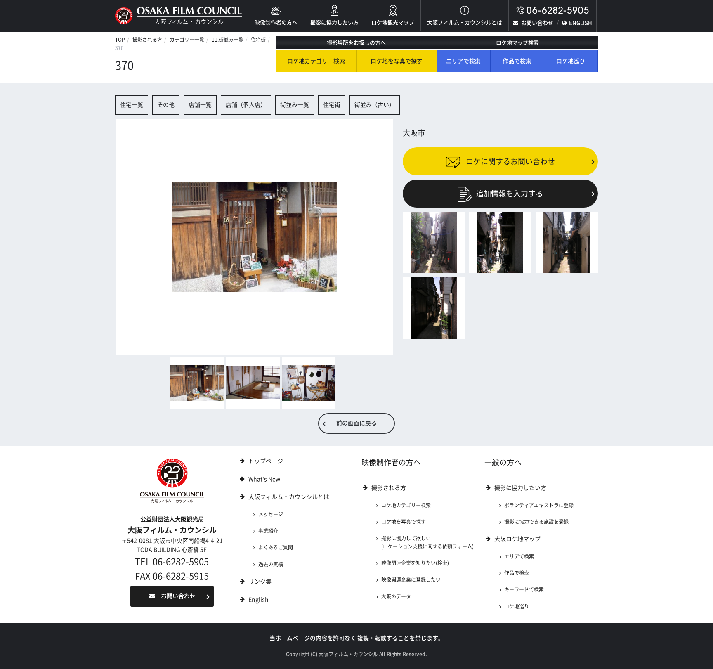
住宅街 (258, 39)
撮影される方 (147, 39)
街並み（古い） (374, 105)
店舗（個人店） (246, 105)
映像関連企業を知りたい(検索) (415, 562)
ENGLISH (580, 23)
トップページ (265, 461)
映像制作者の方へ (276, 22)
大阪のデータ (396, 596)
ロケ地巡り (570, 61)
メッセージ (270, 514)
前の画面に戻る (356, 423)
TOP (120, 39)
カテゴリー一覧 (187, 39)
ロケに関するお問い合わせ (509, 161)
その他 (166, 105)
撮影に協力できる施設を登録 (536, 521)
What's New (264, 479)
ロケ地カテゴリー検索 (316, 61)
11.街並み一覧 (227, 39)
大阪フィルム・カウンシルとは (464, 22)
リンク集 (260, 581)
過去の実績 (270, 564)
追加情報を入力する (509, 193)
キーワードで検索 (524, 589)
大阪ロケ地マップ (517, 539)
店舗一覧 (200, 105)
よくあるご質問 (275, 547)
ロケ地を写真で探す (397, 61)
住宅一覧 (131, 105)
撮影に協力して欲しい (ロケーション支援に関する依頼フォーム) (427, 542)
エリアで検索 (463, 61)
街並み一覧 (294, 105)
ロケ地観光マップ (392, 22)
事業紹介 (268, 530)
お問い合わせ (537, 23)
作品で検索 (517, 61)
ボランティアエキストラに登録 (539, 505)
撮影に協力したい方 (334, 22)
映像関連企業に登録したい (411, 579)
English (258, 600)
